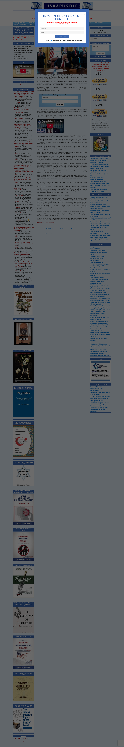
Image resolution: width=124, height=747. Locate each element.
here (51, 40)
